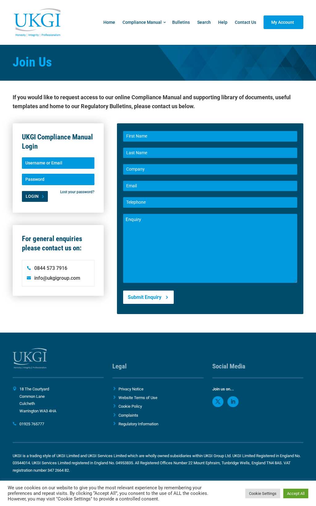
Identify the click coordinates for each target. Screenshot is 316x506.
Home (109, 22)
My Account (282, 22)
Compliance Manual (142, 22)
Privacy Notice (130, 389)
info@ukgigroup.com (57, 278)
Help (222, 22)
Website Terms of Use (137, 397)
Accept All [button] (296, 493)
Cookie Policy (130, 406)
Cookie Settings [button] (262, 493)
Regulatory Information (138, 424)
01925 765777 (31, 424)
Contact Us (245, 22)
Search (204, 22)
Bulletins (181, 22)
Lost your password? (77, 192)
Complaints (128, 415)
